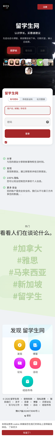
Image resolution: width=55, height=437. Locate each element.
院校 (26, 404)
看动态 (28, 50)
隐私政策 (41, 398)
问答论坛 (46, 401)
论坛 (19, 372)
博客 (35, 354)
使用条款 (28, 398)
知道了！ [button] (27, 432)
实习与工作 (14, 404)
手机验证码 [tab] (27, 99)
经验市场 (27, 390)
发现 (19, 354)
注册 (45, 6)
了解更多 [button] (13, 427)
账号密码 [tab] (14, 99)
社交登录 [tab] (41, 99)
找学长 (13, 50)
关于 (17, 401)
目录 (26, 401)
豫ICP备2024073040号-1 (28, 410)
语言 (28, 415)
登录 (27, 133)
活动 (35, 372)
